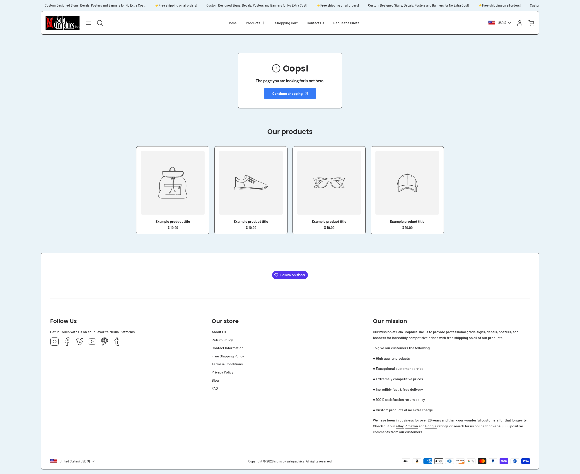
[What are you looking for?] (100, 22)
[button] (256, 23)
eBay (400, 426)
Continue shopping (287, 93)
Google (431, 426)
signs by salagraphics (289, 461)
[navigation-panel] (88, 22)
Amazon (411, 426)
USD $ (502, 23)
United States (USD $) (75, 461)
